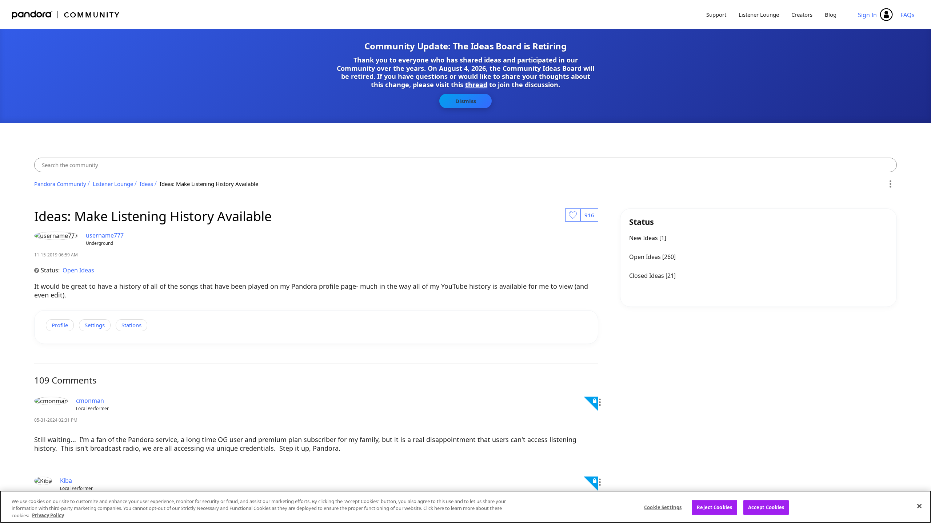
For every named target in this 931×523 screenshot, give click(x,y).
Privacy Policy (48, 515)
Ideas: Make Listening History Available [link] (209, 183)
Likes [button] (572, 215)
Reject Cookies (714, 507)
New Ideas (644, 238)
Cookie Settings (663, 507)
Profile (60, 325)
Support (716, 14)
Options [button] (890, 184)
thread (476, 84)
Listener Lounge (759, 14)
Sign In (867, 15)
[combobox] (465, 165)
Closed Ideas (647, 276)
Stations (131, 325)
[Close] (919, 506)
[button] (599, 402)
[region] (465, 507)
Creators (801, 14)
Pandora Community (66, 14)
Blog (830, 14)
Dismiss (465, 101)
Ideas (146, 183)
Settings (95, 325)
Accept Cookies (766, 507)
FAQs (907, 15)
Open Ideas (78, 270)
